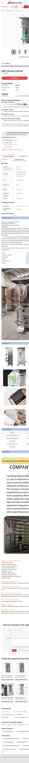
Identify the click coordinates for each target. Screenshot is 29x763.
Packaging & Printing (10, 10)
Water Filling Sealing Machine (9, 749)
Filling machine (4, 717)
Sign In (3, 149)
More (2, 752)
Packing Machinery (19, 10)
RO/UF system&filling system (8, 714)
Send (14, 650)
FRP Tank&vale (18, 714)
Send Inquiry (14, 78)
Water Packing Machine (8, 742)
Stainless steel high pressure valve (22, 717)
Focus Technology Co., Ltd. (18, 757)
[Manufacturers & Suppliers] (14, 2)
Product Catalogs (22, 711)
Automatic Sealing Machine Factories (11, 738)
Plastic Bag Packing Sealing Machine (11, 745)
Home (2, 10)
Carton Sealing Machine (8, 731)
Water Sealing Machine (22, 742)
